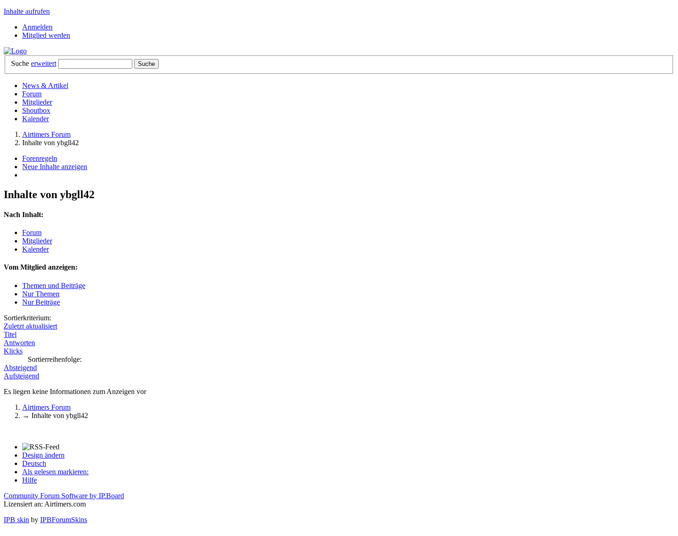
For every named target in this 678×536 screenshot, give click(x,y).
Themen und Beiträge (53, 285)
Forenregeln (39, 158)
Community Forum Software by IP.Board (64, 496)
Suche (20, 63)
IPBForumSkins (63, 520)
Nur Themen (40, 294)
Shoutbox (36, 110)
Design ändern (43, 455)
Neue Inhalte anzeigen (54, 167)
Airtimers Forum (46, 407)
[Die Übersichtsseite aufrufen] (15, 51)
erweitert (43, 63)
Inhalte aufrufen (27, 11)
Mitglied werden (46, 35)
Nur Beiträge (41, 302)
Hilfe (29, 480)
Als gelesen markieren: (55, 472)
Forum (32, 94)
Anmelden (37, 27)
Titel (10, 334)
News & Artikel (45, 85)
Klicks (13, 351)
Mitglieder (37, 102)
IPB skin (16, 520)
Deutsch (34, 463)
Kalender (35, 119)
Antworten (19, 343)
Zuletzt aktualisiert (30, 326)
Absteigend (20, 367)
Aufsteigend (21, 376)
